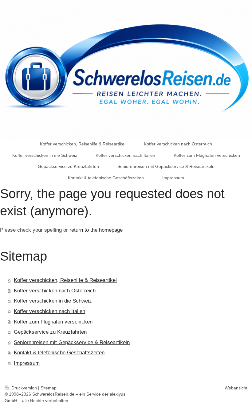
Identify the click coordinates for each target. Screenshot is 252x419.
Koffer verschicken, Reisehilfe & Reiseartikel (65, 280)
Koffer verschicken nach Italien (49, 311)
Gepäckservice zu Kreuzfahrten (50, 332)
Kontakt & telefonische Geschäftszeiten (59, 353)
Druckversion (24, 387)
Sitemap (49, 387)
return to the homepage (96, 230)
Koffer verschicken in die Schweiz (53, 301)
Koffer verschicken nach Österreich (55, 291)
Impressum (27, 363)
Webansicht (236, 387)
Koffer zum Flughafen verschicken (53, 322)
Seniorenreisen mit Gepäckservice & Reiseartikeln (72, 342)
